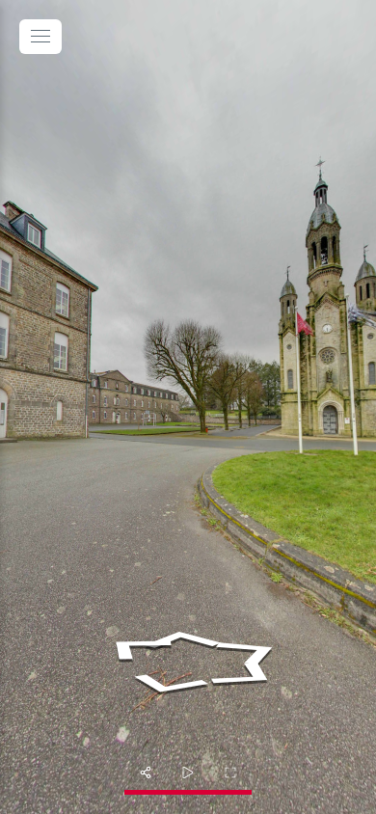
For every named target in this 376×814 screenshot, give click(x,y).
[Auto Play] (188, 772)
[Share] (145, 772)
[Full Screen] (230, 772)
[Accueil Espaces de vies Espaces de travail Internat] (188, 407)
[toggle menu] (40, 36)
